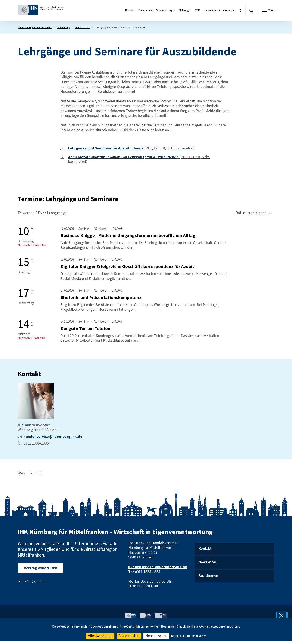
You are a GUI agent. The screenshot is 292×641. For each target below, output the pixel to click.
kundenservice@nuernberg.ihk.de (53, 436)
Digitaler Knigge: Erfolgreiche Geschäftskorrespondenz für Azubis (127, 266)
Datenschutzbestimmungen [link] (188, 636)
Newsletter (207, 562)
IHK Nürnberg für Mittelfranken (35, 27)
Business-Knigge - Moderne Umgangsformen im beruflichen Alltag (127, 235)
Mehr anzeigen (156, 635)
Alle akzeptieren (100, 635)
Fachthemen (145, 10)
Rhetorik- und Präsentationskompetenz (100, 297)
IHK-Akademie (219, 10)
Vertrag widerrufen (40, 568)
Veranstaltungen (165, 10)
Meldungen (185, 10)
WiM (197, 10)
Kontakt (129, 10)
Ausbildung (63, 27)
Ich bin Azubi (82, 27)
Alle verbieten (129, 635)
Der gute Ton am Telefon (85, 328)
